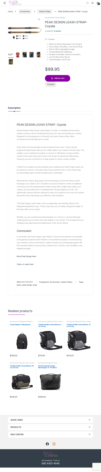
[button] (39, 19)
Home (10, 11)
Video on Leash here (25, 264)
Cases (60, 321)
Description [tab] (14, 108)
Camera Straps (45, 11)
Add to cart (59, 78)
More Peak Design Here (26, 256)
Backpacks (23, 321)
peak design (27, 285)
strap (35, 285)
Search (87, 3)
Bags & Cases (52, 321)
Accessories (25, 11)
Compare (51, 39)
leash (19, 285)
